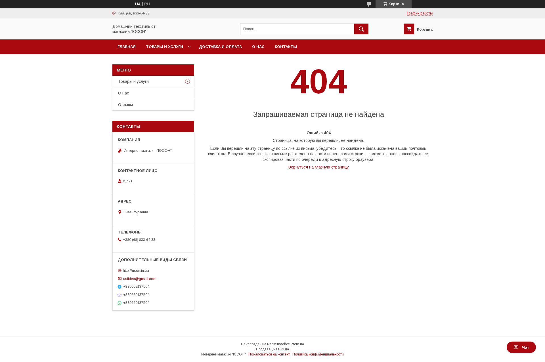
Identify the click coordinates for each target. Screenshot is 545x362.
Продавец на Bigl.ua (272, 349)
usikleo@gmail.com (139, 278)
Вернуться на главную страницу (318, 167)
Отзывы (125, 104)
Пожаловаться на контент (269, 354)
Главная (127, 47)
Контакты (286, 47)
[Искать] (361, 29)
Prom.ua (297, 344)
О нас (258, 47)
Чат (525, 347)
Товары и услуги (164, 47)
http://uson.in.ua (136, 270)
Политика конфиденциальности (318, 354)
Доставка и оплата (220, 47)
